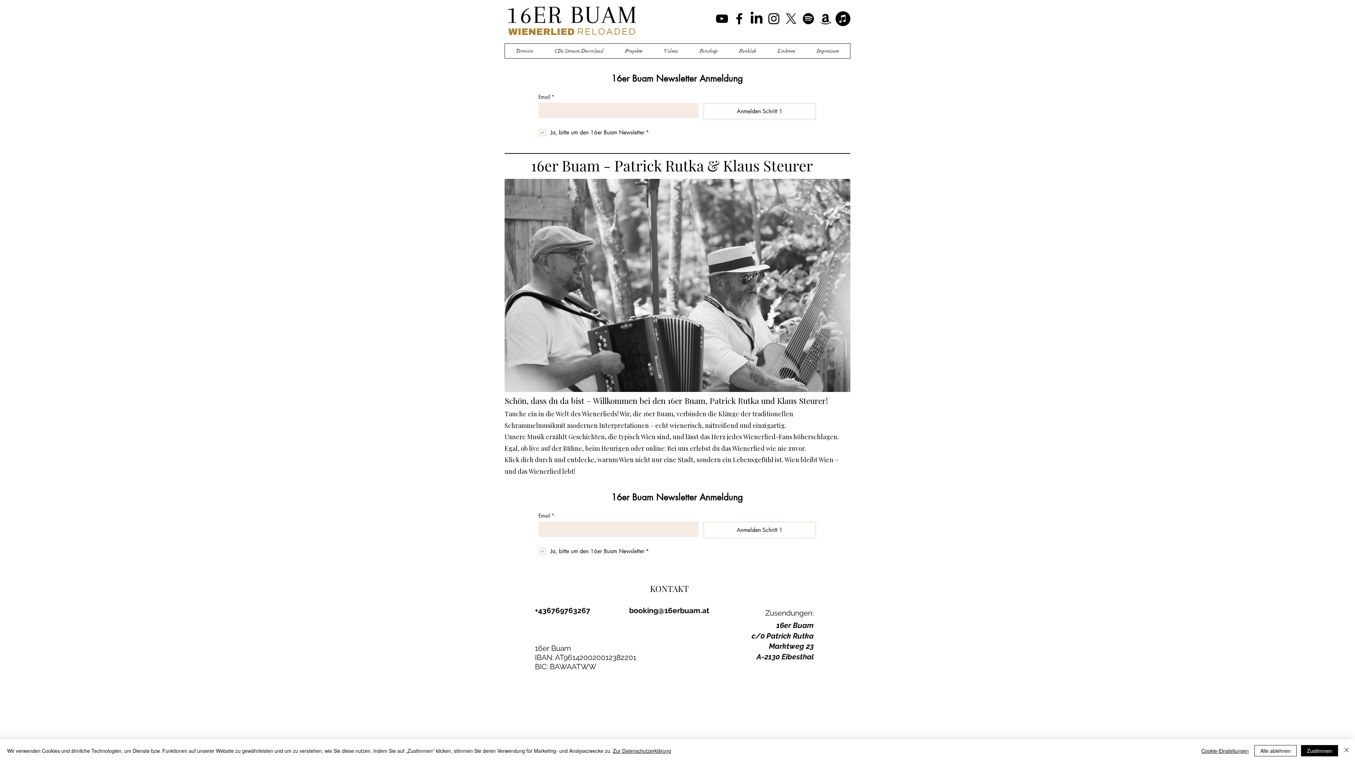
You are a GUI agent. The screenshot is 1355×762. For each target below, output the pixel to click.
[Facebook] (739, 18)
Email (546, 97)
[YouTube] (722, 18)
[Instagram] (773, 18)
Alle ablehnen (1275, 750)
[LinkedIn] (756, 18)
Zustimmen (1319, 750)
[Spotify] (808, 18)
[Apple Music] (843, 18)
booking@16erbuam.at (669, 610)
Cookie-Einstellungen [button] (1225, 750)
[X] (791, 18)
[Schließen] (1346, 750)
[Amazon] (825, 18)
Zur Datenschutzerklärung (642, 750)
